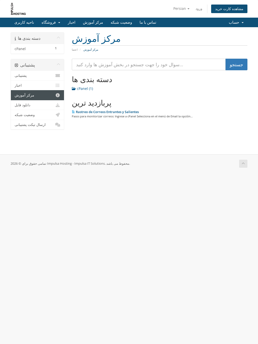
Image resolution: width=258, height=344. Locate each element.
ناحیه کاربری (24, 22)
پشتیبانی (21, 75)
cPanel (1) (84, 88)
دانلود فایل (22, 105)
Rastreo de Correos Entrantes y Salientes (107, 112)
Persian (180, 8)
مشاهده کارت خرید (229, 8)
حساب (235, 22)
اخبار (71, 22)
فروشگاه (50, 22)
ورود (199, 8)
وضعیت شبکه (121, 22)
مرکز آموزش (93, 22)
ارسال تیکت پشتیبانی (30, 124)
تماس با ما (148, 22)
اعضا (75, 49)
